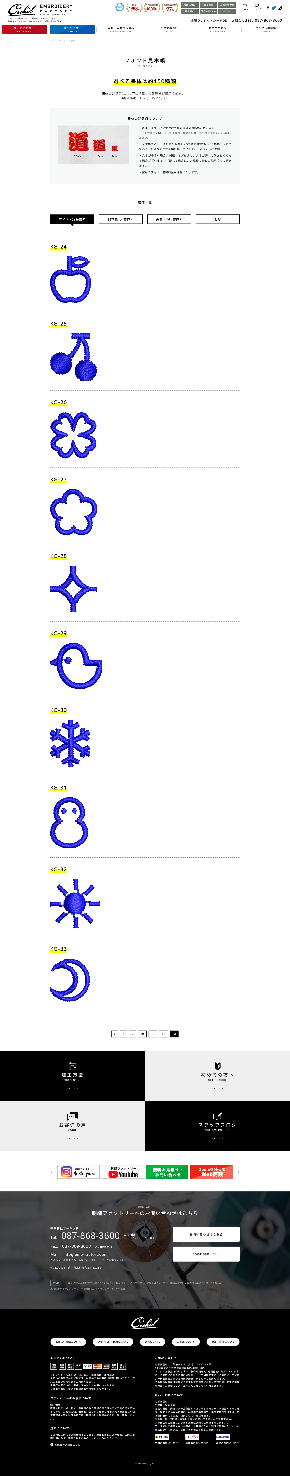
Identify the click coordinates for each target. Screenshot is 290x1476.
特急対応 (189, 11)
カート (245, 9)
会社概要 (208, 4)
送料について (152, 1341)
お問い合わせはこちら (206, 1234)
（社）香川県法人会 (214, 1282)
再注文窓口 (190, 4)
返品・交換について (223, 1341)
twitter (273, 7)
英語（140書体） (169, 219)
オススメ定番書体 (72, 219)
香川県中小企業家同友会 (115, 1282)
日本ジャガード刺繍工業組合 (169, 1282)
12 (163, 1033)
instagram (279, 7)
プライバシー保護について (113, 1341)
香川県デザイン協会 (140, 1282)
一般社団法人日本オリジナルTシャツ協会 (103, 1288)
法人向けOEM (208, 11)
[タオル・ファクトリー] (145, 1323)
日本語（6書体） (121, 219)
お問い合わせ (227, 4)
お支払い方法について (68, 1341)
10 (142, 1033)
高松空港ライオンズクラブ (64, 1288)
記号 (217, 219)
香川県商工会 (194, 1282)
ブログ (257, 9)
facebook (268, 7)
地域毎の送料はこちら (67, 1444)
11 (153, 1033)
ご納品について (186, 1341)
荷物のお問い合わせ (166, 1443)
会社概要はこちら (206, 1254)
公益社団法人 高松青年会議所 (83, 1282)
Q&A (227, 11)
